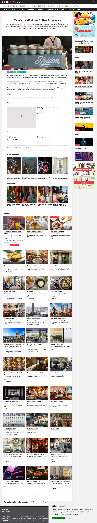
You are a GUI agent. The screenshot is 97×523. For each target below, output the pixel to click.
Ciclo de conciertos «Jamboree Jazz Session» (13, 205)
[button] (21, 116)
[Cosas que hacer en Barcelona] (6, 2)
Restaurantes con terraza (10, 240)
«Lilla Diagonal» (28, 26)
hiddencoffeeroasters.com (43, 138)
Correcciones (39, 520)
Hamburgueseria (9, 381)
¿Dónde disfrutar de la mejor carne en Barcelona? (44, 177)
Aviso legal (45, 520)
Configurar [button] (69, 518)
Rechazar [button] (61, 518)
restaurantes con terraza (13, 351)
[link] (10, 72)
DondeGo (43, 518)
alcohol (17, 240)
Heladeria (7, 461)
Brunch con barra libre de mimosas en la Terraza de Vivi (59, 206)
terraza (5, 241)
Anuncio (5, 520)
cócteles (9, 241)
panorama (21, 240)
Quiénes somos (21, 520)
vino (33, 298)
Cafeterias (54, 433)
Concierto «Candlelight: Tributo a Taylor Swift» (83, 133)
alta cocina (10, 271)
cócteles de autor (14, 241)
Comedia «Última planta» (80, 148)
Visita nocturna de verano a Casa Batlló (83, 86)
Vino (53, 238)
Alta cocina (7, 408)
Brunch (30, 238)
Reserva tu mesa (14, 244)
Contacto (27, 520)
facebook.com (38, 67)
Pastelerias (54, 298)
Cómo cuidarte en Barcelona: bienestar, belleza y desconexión (60, 177)
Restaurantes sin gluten (10, 434)
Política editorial (33, 520)
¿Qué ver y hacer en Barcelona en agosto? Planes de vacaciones (29, 177)
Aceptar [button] (55, 518)
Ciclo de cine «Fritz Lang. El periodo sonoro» (28, 205)
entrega (16, 434)
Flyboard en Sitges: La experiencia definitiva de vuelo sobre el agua (82, 118)
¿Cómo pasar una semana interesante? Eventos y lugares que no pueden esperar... (13, 178)
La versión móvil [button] (13, 520)
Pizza (7, 351)
